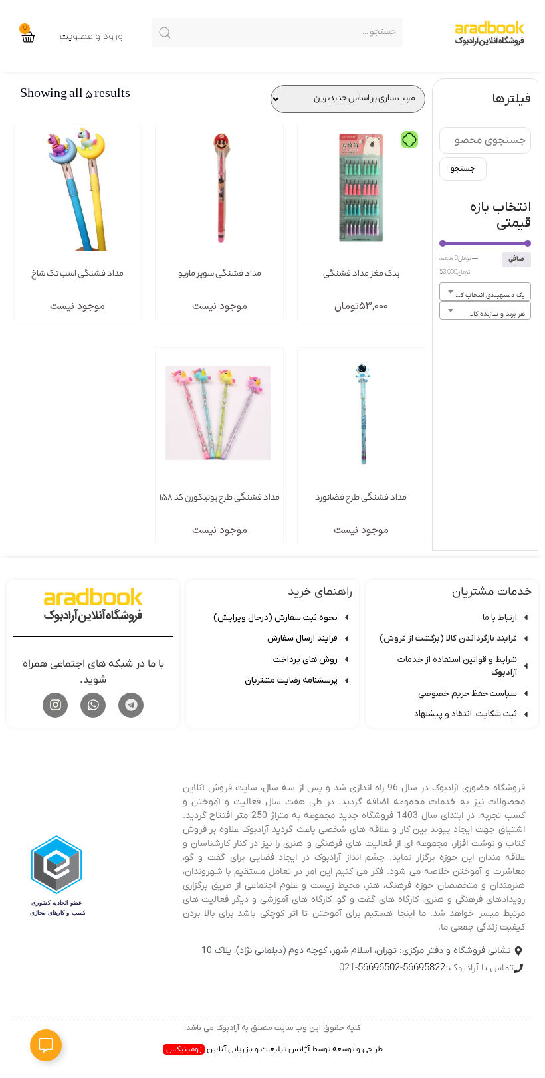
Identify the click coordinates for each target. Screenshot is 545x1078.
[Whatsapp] (93, 705)
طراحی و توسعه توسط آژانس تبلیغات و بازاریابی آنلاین (274, 1049)
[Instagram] (55, 705)
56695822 (424, 968)
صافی (516, 259)
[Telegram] (131, 705)
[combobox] (485, 291)
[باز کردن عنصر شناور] (46, 1045)
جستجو (463, 168)
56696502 (379, 968)
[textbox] (485, 295)
